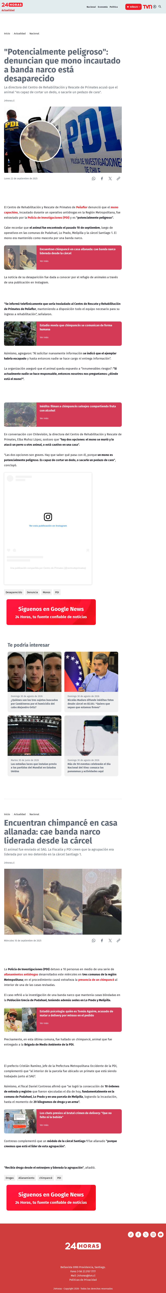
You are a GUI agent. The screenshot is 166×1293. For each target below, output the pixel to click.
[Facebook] (102, 178)
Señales (134, 6)
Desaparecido (14, 592)
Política (114, 6)
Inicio (7, 33)
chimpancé (45, 1178)
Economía (103, 6)
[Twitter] (110, 178)
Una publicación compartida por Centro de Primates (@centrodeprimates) (48, 568)
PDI (57, 592)
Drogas (10, 1178)
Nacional (91, 6)
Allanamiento (26, 1178)
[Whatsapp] (93, 178)
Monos (46, 592)
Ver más (44, 261)
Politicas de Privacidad (83, 1280)
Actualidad (20, 33)
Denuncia (32, 592)
